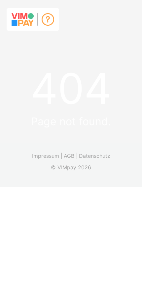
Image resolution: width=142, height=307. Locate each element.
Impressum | (47, 156)
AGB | (71, 156)
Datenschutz (94, 156)
